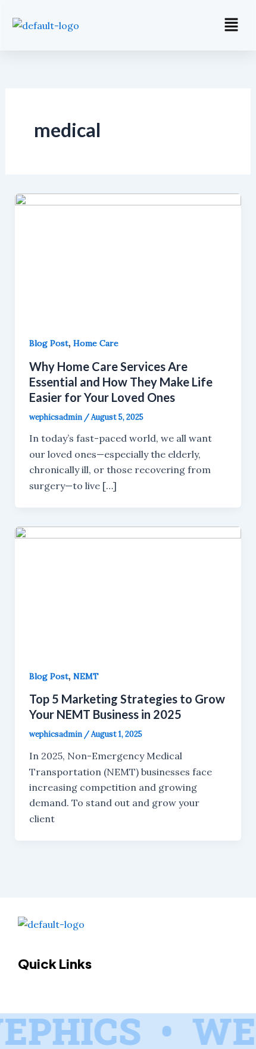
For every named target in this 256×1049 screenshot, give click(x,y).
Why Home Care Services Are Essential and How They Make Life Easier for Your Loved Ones (121, 381)
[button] (231, 25)
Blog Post (48, 343)
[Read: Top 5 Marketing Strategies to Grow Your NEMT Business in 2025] (128, 589)
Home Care (95, 343)
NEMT (86, 676)
